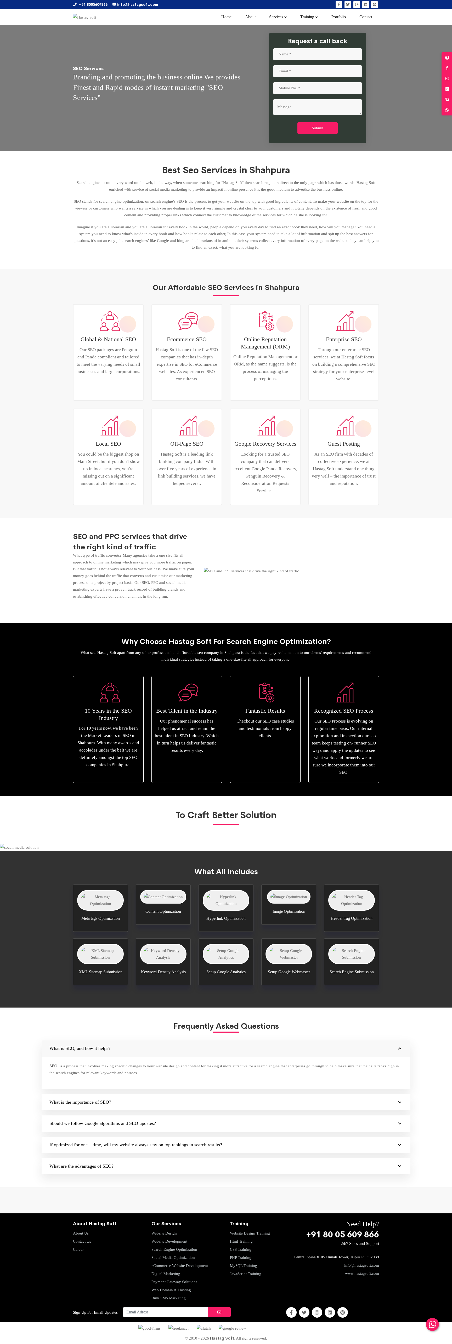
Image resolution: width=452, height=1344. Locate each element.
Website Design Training (250, 1233)
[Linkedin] (365, 4)
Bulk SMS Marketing (168, 1298)
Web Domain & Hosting (171, 1290)
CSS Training (240, 1249)
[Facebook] (339, 4)
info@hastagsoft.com (361, 1265)
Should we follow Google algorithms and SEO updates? (102, 1123)
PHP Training (240, 1257)
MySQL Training (243, 1266)
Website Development (169, 1241)
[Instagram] (356, 4)
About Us (81, 1233)
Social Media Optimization (173, 1257)
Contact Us (82, 1241)
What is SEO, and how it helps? (79, 1048)
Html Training (241, 1241)
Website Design (164, 1233)
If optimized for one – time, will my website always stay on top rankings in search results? (135, 1144)
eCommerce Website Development (179, 1266)
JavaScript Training (245, 1274)
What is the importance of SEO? (80, 1102)
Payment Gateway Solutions (174, 1282)
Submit (317, 128)
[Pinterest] (374, 4)
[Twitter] (347, 4)
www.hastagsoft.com (362, 1273)
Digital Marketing (165, 1274)
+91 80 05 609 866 (342, 1234)
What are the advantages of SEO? (81, 1166)
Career (78, 1249)
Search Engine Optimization (174, 1249)
